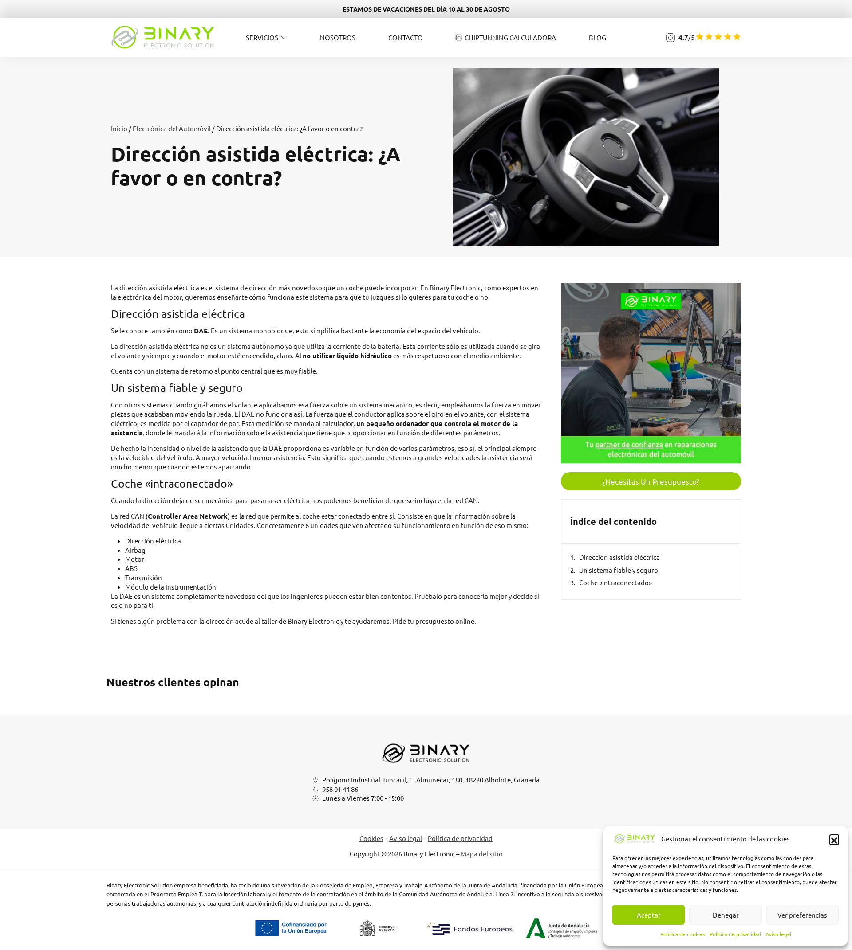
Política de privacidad (735, 934)
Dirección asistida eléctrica (619, 557)
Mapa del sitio (482, 853)
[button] (834, 839)
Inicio (119, 128)
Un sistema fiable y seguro (618, 570)
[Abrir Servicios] (283, 37)
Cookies (371, 838)
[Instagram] (670, 38)
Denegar (726, 915)
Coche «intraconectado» (615, 582)
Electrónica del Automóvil (172, 128)
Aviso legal (778, 934)
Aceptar (649, 915)
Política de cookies (682, 934)
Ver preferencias (802, 915)
